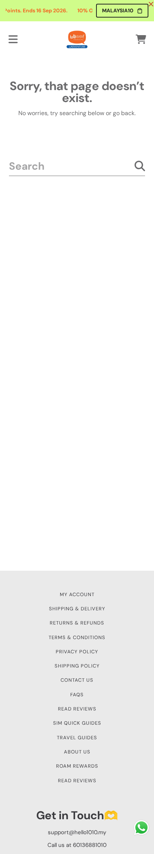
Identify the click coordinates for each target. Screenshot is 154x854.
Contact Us (77, 680)
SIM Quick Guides (77, 723)
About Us (77, 752)
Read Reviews (77, 709)
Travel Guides (77, 737)
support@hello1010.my (77, 832)
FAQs (77, 694)
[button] (13, 39)
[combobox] (77, 166)
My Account (77, 594)
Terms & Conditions (77, 637)
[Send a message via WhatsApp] (141, 827)
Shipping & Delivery (77, 608)
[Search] (140, 166)
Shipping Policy (77, 666)
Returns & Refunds (77, 623)
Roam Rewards (77, 766)
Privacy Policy (77, 651)
